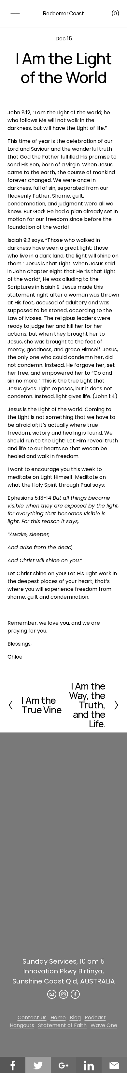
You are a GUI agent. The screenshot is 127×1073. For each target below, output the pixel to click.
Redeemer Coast (63, 13)
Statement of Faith (62, 1025)
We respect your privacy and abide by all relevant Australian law (63, 945)
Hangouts (22, 1025)
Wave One (104, 1025)
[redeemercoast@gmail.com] (51, 994)
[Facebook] (75, 994)
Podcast (95, 1017)
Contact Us (32, 1017)
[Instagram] (63, 994)
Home (58, 1017)
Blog (75, 1017)
